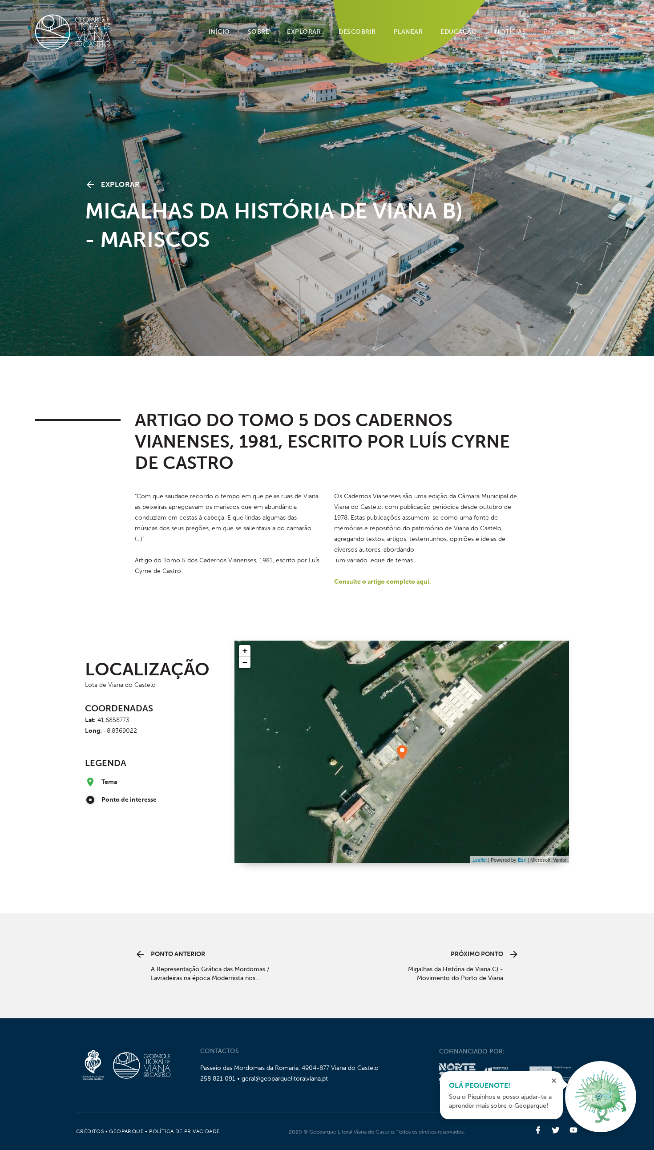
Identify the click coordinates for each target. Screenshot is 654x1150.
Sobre (259, 32)
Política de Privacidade (184, 1131)
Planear (408, 32)
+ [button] (244, 650)
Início (219, 32)
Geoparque (126, 1131)
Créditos (90, 1131)
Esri (522, 859)
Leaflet (479, 859)
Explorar (304, 32)
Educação (458, 32)
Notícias (510, 32)
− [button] (244, 662)
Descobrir (357, 32)
